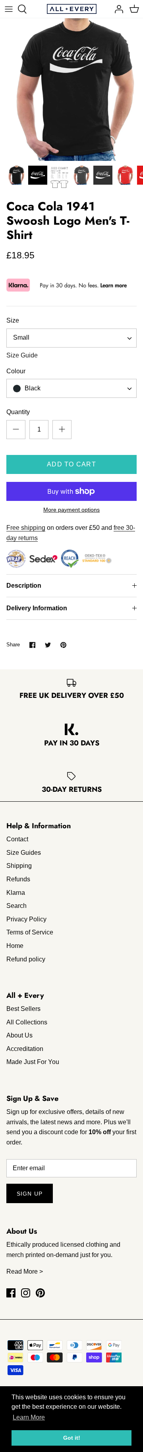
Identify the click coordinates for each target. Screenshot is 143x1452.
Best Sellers (23, 1008)
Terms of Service (29, 932)
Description (23, 585)
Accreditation (24, 1048)
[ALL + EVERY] (72, 9)
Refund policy (25, 959)
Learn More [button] (29, 1417)
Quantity (18, 412)
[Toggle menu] (8, 9)
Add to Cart (71, 464)
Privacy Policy (26, 919)
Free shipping (25, 527)
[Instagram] (25, 1292)
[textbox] (31, 388)
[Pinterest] (40, 1292)
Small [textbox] (21, 337)
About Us (19, 1035)
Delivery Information (36, 608)
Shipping (19, 865)
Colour (15, 371)
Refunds (18, 879)
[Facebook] (10, 1292)
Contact (17, 839)
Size (12, 320)
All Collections (26, 1022)
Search (16, 905)
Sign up (30, 1193)
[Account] (117, 9)
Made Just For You (32, 1061)
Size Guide (22, 355)
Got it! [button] (71, 1438)
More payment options (71, 509)
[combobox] (71, 338)
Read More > (24, 1271)
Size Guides (23, 852)
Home (14, 945)
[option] (71, 89)
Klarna (15, 892)
